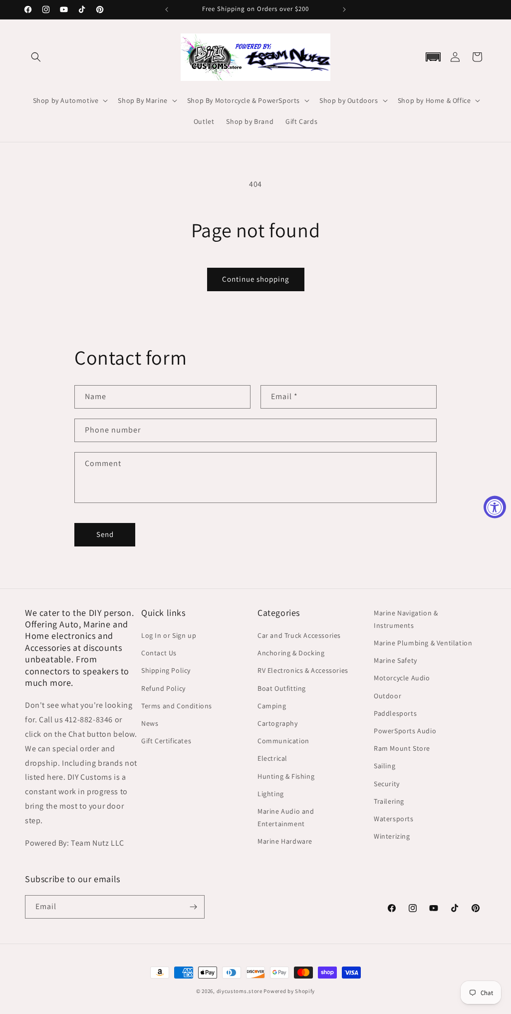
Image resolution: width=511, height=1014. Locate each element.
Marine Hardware (284, 841)
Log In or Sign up (168, 635)
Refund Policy (163, 688)
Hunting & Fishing (285, 776)
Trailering (389, 801)
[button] (36, 57)
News (149, 723)
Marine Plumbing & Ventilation (423, 642)
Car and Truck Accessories (299, 635)
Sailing (384, 765)
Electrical (272, 758)
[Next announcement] (344, 9)
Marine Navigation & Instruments (406, 619)
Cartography (277, 723)
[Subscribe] (193, 907)
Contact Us (159, 652)
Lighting (270, 793)
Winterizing (392, 836)
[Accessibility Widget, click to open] (495, 507)
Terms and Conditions (176, 705)
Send (105, 534)
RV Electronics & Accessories (302, 670)
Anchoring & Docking (290, 652)
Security (387, 783)
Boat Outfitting (281, 688)
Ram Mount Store (402, 748)
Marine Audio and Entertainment (285, 817)
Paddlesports (395, 713)
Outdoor (387, 695)
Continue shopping (255, 279)
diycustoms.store (239, 991)
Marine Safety (395, 660)
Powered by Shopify (289, 991)
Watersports (394, 818)
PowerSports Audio (405, 730)
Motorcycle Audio (402, 677)
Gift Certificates (166, 740)
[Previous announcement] (167, 9)
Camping (271, 705)
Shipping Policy (166, 670)
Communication (283, 740)
